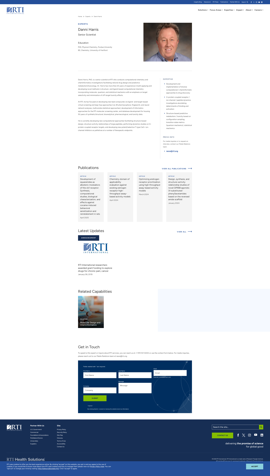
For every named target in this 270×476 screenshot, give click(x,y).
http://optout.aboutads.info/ (48, 469)
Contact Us (60, 446)
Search (244, 2)
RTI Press (215, 2)
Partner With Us (235, 2)
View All (184, 232)
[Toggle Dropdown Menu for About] (252, 10)
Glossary (60, 438)
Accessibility (61, 444)
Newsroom (207, 2)
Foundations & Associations (39, 435)
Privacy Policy (61, 429)
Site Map (60, 435)
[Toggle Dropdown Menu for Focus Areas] (222, 10)
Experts (87, 16)
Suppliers (33, 444)
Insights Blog (198, 2)
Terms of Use (61, 441)
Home (80, 16)
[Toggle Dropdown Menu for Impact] (243, 10)
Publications (224, 2)
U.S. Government (36, 429)
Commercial (34, 432)
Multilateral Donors (36, 438)
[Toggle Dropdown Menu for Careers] (262, 10)
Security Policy (62, 432)
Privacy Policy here (97, 466)
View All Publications (174, 169)
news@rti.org (172, 151)
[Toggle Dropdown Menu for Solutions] (207, 10)
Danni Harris (98, 16)
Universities (34, 441)
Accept (257, 466)
